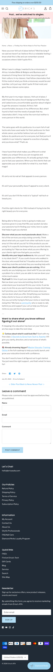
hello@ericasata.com (11, 471)
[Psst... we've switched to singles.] (26, 18)
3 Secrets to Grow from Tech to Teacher (28, 337)
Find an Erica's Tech (10, 558)
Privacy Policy (8, 500)
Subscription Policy (10, 504)
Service (5, 569)
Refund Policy (8, 488)
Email (4, 415)
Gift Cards (6, 561)
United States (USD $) (13, 657)
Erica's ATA (12, 663)
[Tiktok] (13, 627)
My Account (7, 519)
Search (5, 573)
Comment (6, 427)
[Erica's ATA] (26, 8)
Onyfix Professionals (11, 531)
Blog (4, 565)
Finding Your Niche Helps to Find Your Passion (30, 46)
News (10, 46)
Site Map (6, 577)
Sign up (9, 620)
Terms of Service (9, 496)
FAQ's (4, 554)
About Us (6, 527)
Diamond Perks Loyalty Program (16, 539)
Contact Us (7, 523)
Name (4, 403)
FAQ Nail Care (8, 535)
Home (4, 46)
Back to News (26, 384)
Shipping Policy (8, 492)
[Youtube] (6, 627)
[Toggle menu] (2, 8)
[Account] (45, 8)
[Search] (8, 8)
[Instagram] (10, 627)
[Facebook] (3, 627)
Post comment (12, 450)
